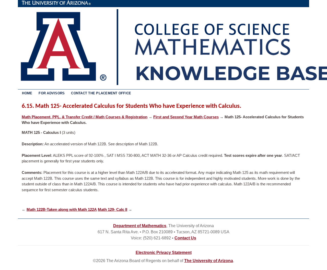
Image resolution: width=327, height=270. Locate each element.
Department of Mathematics (139, 226)
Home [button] (27, 93)
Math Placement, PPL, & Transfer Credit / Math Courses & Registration (84, 117)
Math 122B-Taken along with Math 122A (62, 209)
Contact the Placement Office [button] (101, 93)
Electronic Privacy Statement (164, 252)
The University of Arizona (56, 3)
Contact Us (185, 238)
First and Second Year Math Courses (186, 117)
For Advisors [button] (52, 93)
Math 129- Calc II (112, 209)
